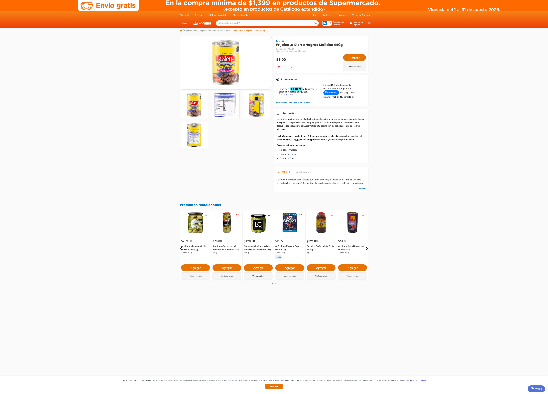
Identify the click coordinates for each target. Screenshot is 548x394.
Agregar (354, 57)
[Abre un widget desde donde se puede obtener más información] (536, 389)
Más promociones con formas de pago (293, 102)
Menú (185, 23)
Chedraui (184, 15)
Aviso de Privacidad (418, 380)
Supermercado (190, 30)
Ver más (362, 188)
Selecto (198, 15)
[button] (181, 248)
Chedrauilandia (240, 15)
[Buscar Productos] (316, 23)
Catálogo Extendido (217, 15)
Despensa (203, 30)
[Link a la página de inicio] (181, 31)
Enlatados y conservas (219, 30)
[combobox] (267, 23)
